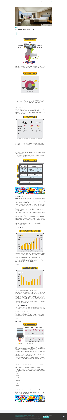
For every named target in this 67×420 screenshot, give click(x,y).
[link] (30, 190)
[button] (28, 193)
